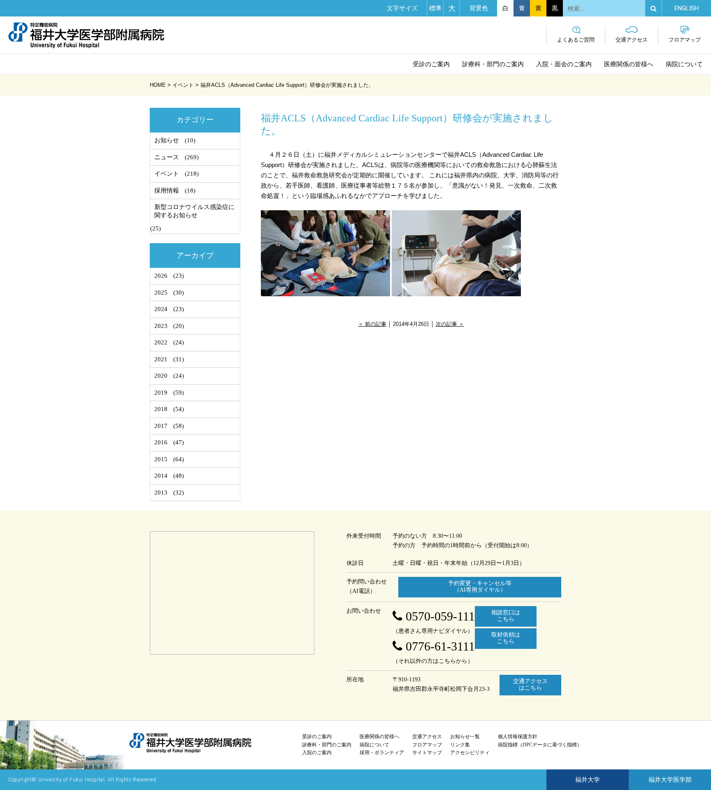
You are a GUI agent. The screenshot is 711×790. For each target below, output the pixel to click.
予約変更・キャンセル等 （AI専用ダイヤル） (479, 586)
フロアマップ (685, 40)
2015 (160, 459)
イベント (166, 173)
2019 (160, 392)
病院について (684, 64)
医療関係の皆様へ (628, 64)
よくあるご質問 (576, 40)
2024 (160, 309)
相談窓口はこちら (505, 616)
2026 (160, 275)
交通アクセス (632, 40)
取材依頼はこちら (505, 638)
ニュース (166, 157)
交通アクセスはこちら (530, 684)
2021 (160, 359)
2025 (160, 292)
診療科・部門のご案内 (493, 64)
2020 (160, 375)
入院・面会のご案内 (564, 64)
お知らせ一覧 (465, 736)
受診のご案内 (431, 64)
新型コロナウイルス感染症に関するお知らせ (194, 211)
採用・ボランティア (382, 752)
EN (686, 8)
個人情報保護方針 (517, 736)
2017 (160, 426)
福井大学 (587, 779)
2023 (160, 326)
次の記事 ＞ (450, 324)
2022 (160, 342)
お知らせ (166, 140)
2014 (160, 475)
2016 (160, 442)
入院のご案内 (317, 752)
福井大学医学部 (670, 779)
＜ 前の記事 (372, 324)
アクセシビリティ (470, 752)
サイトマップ (427, 752)
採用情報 (166, 190)
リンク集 (460, 745)
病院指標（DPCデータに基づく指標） (540, 745)
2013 (160, 492)
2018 (160, 409)
